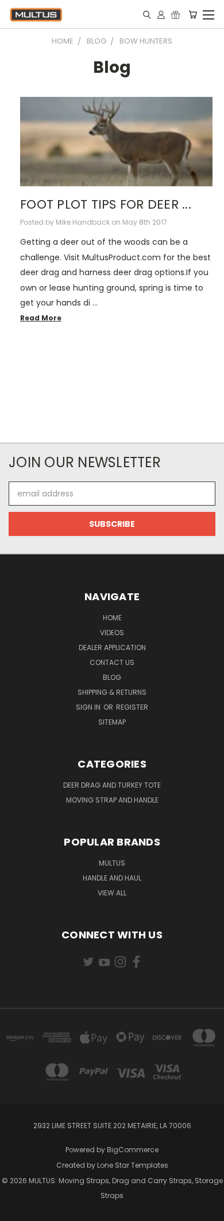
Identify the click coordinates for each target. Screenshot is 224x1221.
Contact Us (112, 662)
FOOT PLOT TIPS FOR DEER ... (105, 204)
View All (112, 893)
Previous (17, 1209)
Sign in (89, 707)
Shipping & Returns (112, 692)
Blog (112, 677)
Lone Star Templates (132, 1165)
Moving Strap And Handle (112, 800)
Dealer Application (112, 647)
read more (40, 318)
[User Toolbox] (161, 14)
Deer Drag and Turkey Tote (112, 785)
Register (132, 707)
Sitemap (112, 722)
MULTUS (112, 863)
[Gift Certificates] (175, 14)
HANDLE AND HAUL (112, 878)
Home (112, 618)
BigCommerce (133, 1150)
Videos (112, 632)
